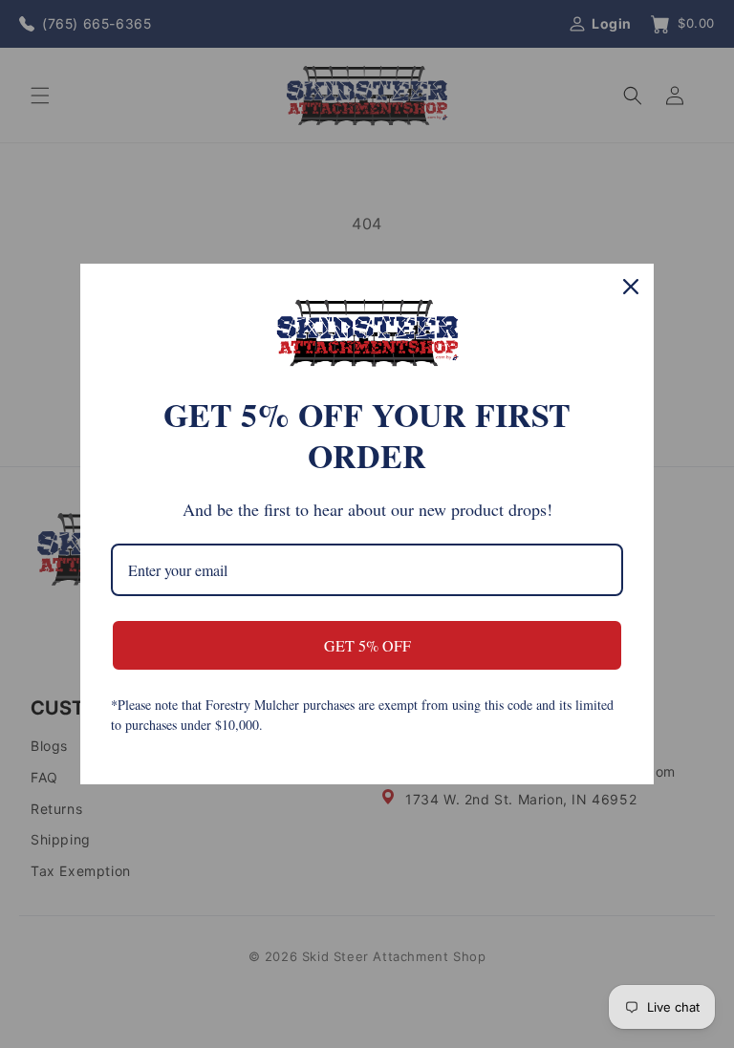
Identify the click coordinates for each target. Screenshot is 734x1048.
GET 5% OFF (367, 645)
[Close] (631, 287)
